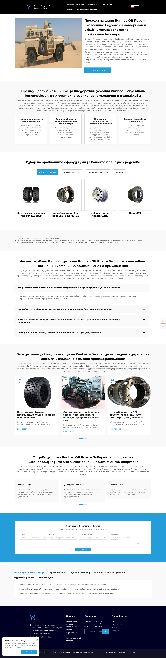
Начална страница (75, 4)
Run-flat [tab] (119, 172)
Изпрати (83, 549)
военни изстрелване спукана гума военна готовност (82, 584)
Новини (70, 10)
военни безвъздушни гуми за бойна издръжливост (95, 589)
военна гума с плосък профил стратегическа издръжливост (87, 593)
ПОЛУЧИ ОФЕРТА (98, 70)
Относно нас (107, 4)
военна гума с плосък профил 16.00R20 (31, 214)
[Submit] (105, 631)
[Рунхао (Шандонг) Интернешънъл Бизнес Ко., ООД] (29, 7)
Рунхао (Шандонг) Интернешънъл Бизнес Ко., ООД (48, 7)
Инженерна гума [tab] (72, 172)
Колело (69, 630)
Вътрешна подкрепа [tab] (98, 172)
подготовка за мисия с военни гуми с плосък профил (42, 589)
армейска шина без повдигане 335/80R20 (65, 214)
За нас (114, 621)
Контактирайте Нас (87, 10)
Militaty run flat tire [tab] (47, 172)
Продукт (91, 4)
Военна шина (71, 621)
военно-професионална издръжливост (36, 593)
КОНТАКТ (113, 652)
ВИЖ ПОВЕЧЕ (23, 429)
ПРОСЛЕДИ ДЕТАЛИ (31, 195)
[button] (81, 438)
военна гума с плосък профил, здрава (35, 584)
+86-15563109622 (45, 634)
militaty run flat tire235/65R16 (100, 214)
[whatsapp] (163, 325)
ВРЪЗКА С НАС (118, 624)
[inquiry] (163, 321)
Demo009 (135, 213)
